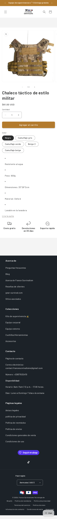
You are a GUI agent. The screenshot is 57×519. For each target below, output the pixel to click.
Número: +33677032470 (16, 374)
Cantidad (6, 109)
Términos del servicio (22, 505)
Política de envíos (14, 429)
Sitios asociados (13, 299)
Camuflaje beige (13, 150)
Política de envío (39, 505)
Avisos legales (12, 410)
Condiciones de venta (35, 509)
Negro (8, 138)
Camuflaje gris (25, 138)
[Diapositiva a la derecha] (35, 87)
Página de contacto (15, 358)
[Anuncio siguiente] (52, 3)
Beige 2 (32, 144)
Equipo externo (13, 329)
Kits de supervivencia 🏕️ (17, 316)
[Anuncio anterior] (5, 3)
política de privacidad (16, 416)
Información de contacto (15, 509)
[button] (5, 12)
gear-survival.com (14, 293)
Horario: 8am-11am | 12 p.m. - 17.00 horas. (25, 387)
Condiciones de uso (15, 441)
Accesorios (11, 341)
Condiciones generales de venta (21, 435)
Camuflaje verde (13, 144)
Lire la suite (8, 216)
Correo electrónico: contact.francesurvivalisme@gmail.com (24, 366)
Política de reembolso (16, 423)
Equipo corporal (13, 322)
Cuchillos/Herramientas (17, 335)
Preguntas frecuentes (16, 268)
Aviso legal (50, 509)
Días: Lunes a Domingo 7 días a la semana (25, 393)
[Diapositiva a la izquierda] (22, 87)
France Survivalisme (26, 497)
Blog (8, 274)
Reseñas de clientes (15, 286)
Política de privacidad (42, 501)
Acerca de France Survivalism (19, 280)
